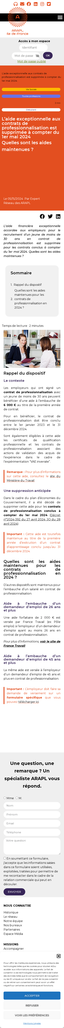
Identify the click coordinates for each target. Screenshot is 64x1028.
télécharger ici (28, 702)
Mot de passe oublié (31, 61)
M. (20, 798)
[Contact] (22, 4)
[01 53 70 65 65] (15, 4)
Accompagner (14, 948)
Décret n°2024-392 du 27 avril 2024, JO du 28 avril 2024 (32, 519)
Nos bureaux (13, 925)
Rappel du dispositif (28, 284)
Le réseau (10, 916)
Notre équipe (13, 921)
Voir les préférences (32, 1015)
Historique (11, 912)
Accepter (32, 995)
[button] (58, 956)
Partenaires (12, 929)
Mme (10, 798)
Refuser (32, 1005)
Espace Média (13, 934)
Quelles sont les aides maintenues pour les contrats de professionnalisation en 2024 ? (30, 299)
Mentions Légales (32, 1023)
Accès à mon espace (34, 41)
